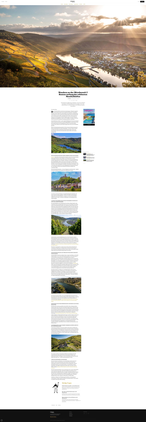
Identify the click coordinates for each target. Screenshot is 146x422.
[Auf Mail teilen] (76, 100)
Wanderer (53, 157)
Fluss (56, 405)
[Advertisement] (89, 138)
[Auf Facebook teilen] (71, 100)
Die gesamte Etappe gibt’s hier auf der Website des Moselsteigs (66, 313)
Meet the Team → (53, 416)
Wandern (59, 405)
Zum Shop (89, 124)
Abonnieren (142, 1)
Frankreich (75, 263)
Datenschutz (71, 414)
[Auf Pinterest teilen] (75, 100)
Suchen (139, 1)
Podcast (6, 1)
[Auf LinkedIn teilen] (73, 100)
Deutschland (53, 405)
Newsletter (3, 1)
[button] (1, 420)
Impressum (70, 413)
